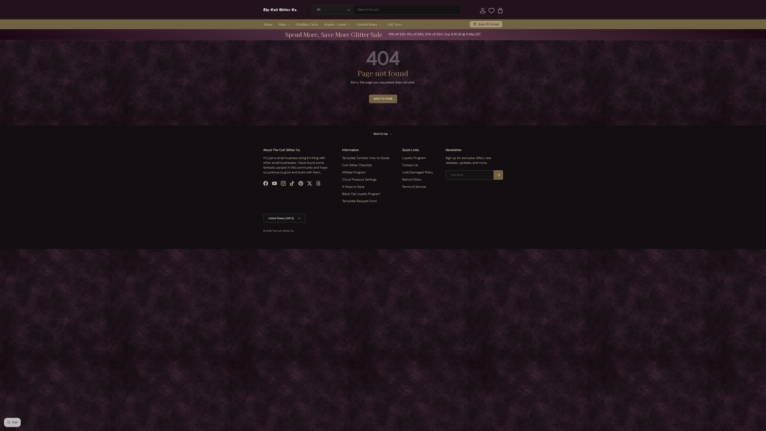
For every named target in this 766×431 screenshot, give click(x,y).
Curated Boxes (366, 24)
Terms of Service (414, 187)
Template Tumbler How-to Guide (365, 158)
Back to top (381, 134)
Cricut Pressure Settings (359, 179)
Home (268, 24)
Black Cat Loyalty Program (361, 194)
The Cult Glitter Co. (283, 231)
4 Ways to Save (353, 187)
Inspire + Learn (335, 24)
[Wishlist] (491, 10)
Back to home (383, 99)
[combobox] (386, 9)
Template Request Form (359, 201)
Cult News (394, 24)
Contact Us (410, 165)
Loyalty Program (414, 158)
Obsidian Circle (307, 24)
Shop (282, 24)
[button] (500, 10)
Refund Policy (411, 179)
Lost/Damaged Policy (417, 172)
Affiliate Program (354, 172)
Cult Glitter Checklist (357, 165)
